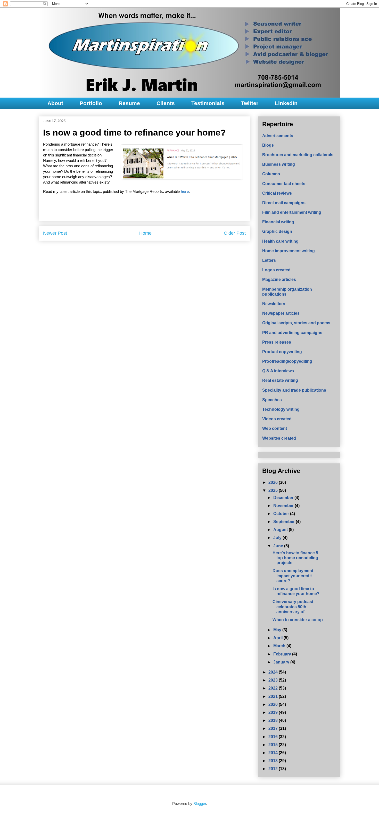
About (55, 103)
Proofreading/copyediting (287, 361)
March (279, 646)
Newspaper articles (281, 313)
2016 (273, 736)
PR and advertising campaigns (292, 332)
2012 (273, 768)
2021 (273, 696)
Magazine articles (279, 279)
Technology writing (281, 409)
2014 (273, 752)
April (278, 638)
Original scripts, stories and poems (296, 323)
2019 (273, 712)
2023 (273, 680)
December (283, 497)
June (278, 546)
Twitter (249, 103)
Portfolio (91, 103)
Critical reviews (277, 193)
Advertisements (277, 135)
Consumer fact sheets (283, 183)
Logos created (276, 270)
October (281, 513)
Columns (271, 174)
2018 (273, 720)
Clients (165, 103)
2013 (273, 760)
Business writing (278, 164)
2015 (273, 744)
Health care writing (280, 241)
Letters (269, 260)
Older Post (235, 233)
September (284, 521)
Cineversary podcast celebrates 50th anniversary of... (293, 606)
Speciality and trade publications (294, 390)
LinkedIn (286, 103)
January (281, 662)
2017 (273, 728)
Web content (274, 428)
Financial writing (278, 222)
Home (145, 233)
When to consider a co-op (298, 620)
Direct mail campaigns (284, 203)
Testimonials (208, 103)
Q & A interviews (278, 371)
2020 (273, 704)
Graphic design (277, 231)
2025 (273, 490)
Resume (129, 103)
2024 (273, 672)
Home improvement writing (288, 251)
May (277, 630)
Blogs (268, 145)
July (278, 537)
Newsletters (273, 304)
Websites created (279, 438)
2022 (273, 688)
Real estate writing (280, 380)
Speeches (272, 400)
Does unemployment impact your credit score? (293, 575)
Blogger (199, 803)
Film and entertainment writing (291, 212)
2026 (273, 482)
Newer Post (55, 233)
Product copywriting (282, 352)
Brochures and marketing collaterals (297, 155)
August (281, 529)
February (282, 654)
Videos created (277, 419)
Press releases (276, 342)
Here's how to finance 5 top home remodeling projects (295, 558)
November (284, 505)
